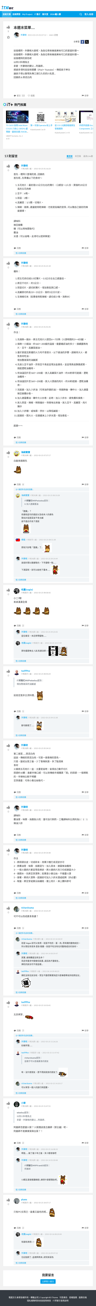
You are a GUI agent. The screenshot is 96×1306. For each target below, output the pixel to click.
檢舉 (86, 95)
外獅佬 (23, 35)
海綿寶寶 (25, 452)
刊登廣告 (64, 1297)
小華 (23, 1103)
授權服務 (73, 1297)
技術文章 (7, 14)
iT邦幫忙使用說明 (60, 1300)
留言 (20, 95)
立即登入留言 (48, 1281)
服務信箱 (83, 1297)
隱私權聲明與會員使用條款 (39, 1300)
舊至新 (70, 156)
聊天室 (45, 14)
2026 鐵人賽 (55, 14)
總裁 (23, 539)
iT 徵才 (37, 14)
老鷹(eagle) (27, 589)
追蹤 (33, 95)
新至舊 (78, 156)
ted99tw (25, 670)
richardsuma (27, 907)
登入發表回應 (21, 253)
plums (24, 1199)
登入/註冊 (88, 14)
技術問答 (16, 14)
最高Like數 (88, 156)
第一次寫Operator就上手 (41, 125)
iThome (54, 1297)
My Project (27, 14)
